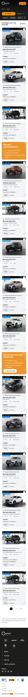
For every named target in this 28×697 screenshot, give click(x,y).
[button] (20, 608)
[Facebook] (2, 671)
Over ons (4, 684)
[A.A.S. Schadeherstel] (22, 680)
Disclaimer (4, 688)
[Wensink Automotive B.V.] (6, 3)
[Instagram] (5, 671)
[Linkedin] (8, 671)
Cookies (3, 686)
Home (3, 9)
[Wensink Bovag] (12, 680)
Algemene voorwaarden (7, 690)
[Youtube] (11, 671)
